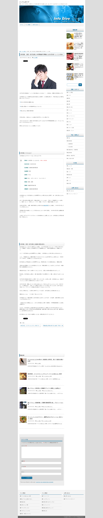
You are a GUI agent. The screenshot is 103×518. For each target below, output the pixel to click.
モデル (69, 121)
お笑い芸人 (70, 107)
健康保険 (71, 143)
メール (23, 466)
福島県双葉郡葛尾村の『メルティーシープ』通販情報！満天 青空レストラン (78, 56)
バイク (69, 171)
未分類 (69, 183)
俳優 (69, 101)
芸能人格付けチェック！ (48, 507)
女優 (69, 104)
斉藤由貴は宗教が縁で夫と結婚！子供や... (52, 325)
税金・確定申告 (71, 155)
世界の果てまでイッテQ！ (49, 502)
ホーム (21, 24)
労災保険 (71, 146)
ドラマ (69, 95)
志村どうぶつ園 (24, 504)
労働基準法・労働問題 (73, 149)
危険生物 (70, 174)
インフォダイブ (24, 2)
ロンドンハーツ (46, 504)
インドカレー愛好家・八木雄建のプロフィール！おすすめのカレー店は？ (78, 46)
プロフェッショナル (25, 510)
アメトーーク (46, 496)
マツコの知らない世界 (47, 376)
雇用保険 (70, 152)
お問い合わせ (35, 24)
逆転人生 (45, 510)
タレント (70, 113)
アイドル (70, 110)
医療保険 (70, 140)
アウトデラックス (25, 507)
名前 (23, 461)
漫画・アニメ (71, 130)
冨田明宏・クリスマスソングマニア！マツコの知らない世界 (45, 374)
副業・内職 (70, 168)
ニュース (70, 165)
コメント (24, 445)
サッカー (70, 124)
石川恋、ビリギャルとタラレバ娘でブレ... (31, 325)
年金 (69, 138)
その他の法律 (71, 158)
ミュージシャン (71, 115)
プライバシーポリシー (73, 193)
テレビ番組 (27, 24)
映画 (69, 98)
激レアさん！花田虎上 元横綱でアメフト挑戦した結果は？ (44, 388)
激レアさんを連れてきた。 (48, 390)
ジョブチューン (46, 499)
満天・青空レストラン (26, 513)
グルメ (69, 177)
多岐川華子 (46, 205)
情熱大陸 (23, 502)
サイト (22, 472)
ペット (69, 180)
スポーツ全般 (71, 127)
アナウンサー (71, 118)
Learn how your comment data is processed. (44, 482)
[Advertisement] (41, 39)
